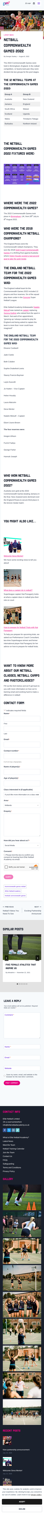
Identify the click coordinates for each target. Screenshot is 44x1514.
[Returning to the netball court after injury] (7, 1482)
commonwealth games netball (15, 886)
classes (10, 675)
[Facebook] (5, 1130)
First (5, 724)
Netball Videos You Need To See (11, 910)
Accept (22, 1502)
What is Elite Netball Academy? (16, 1137)
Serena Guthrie (10, 313)
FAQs (5, 1160)
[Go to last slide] (6, 958)
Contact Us (7, 1156)
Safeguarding (8, 1164)
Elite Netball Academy (12, 891)
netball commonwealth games (15, 896)
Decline (22, 1509)
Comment (9, 1015)
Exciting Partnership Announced (32, 910)
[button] (22, 1197)
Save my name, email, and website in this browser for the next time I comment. (21, 1076)
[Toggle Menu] (38, 3)
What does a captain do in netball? (18, 590)
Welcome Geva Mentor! (13, 556)
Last (5, 734)
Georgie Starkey (11, 56)
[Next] (37, 958)
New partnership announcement (16, 1450)
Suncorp (26, 297)
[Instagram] (13, 1130)
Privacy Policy (9, 1171)
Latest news (9, 35)
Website (8, 1068)
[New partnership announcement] (7, 1440)
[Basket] (33, 3)
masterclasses (21, 680)
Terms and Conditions (12, 1168)
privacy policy (36, 1495)
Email (8, 1057)
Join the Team (8, 1152)
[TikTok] (17, 1130)
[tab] (17, 984)
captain (26, 310)
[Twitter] (9, 1130)
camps (34, 675)
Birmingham (16, 216)
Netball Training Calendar (13, 1149)
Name (8, 1047)
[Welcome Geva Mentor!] (7, 1461)
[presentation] (22, 947)
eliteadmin (11, 972)
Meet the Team (9, 1145)
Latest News (8, 1141)
